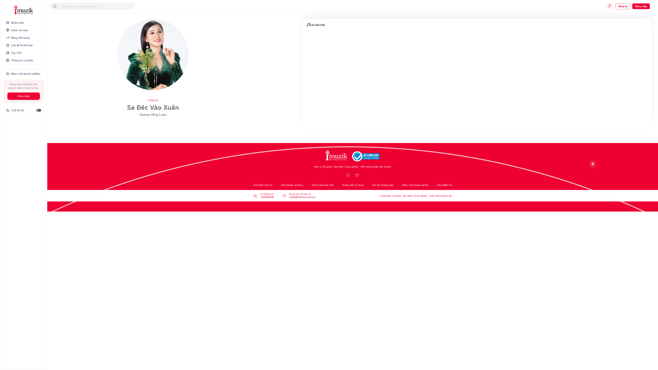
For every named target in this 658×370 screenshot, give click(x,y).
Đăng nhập (24, 96)
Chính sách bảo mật (322, 185)
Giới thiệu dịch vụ (262, 185)
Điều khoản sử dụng (292, 185)
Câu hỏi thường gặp (383, 185)
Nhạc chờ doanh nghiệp (415, 185)
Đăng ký (622, 6)
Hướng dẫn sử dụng (353, 185)
